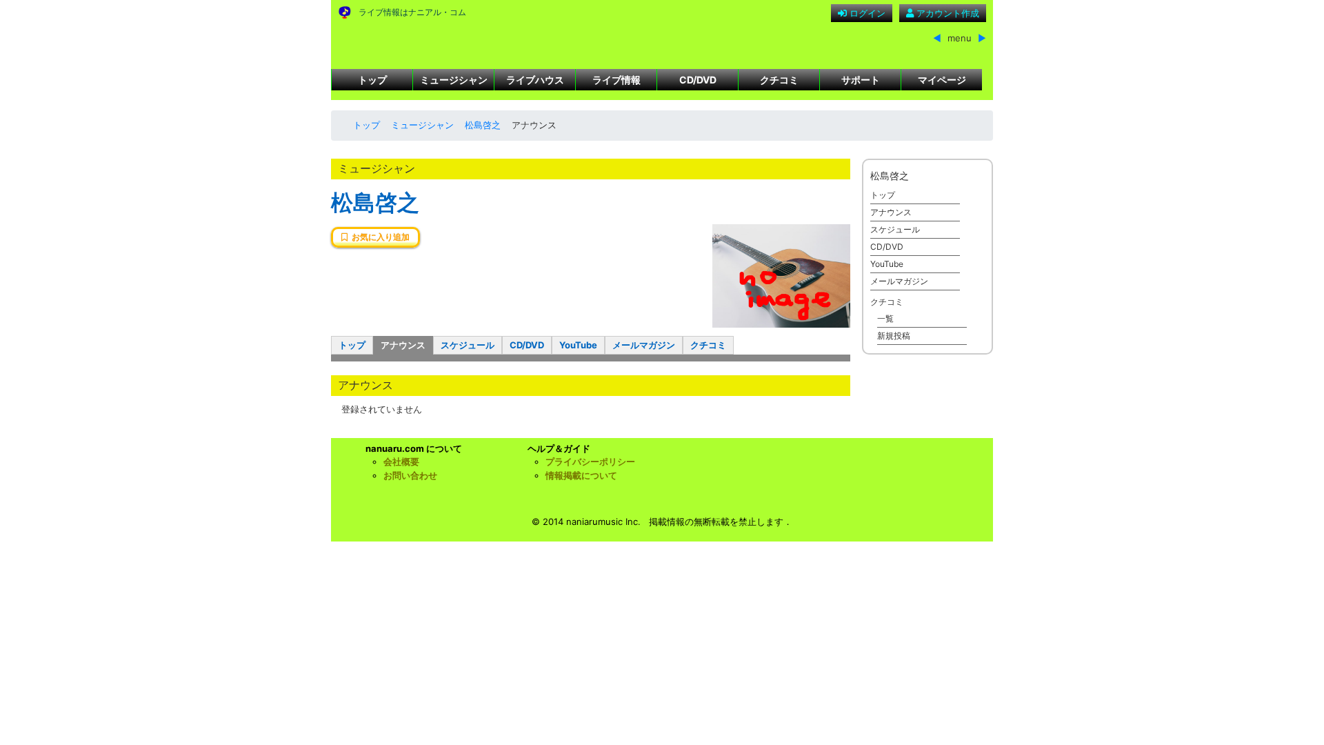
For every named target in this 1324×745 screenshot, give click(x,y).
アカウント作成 (946, 13)
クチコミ (779, 80)
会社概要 (401, 461)
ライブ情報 (616, 80)
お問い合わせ (410, 475)
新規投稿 (893, 335)
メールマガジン (643, 344)
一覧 (885, 318)
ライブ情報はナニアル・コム (412, 12)
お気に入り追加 (379, 237)
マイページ (942, 80)
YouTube (578, 344)
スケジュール (467, 344)
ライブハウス (535, 80)
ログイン (866, 13)
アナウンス (403, 344)
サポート (860, 80)
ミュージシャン (454, 80)
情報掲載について (581, 475)
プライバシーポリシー (590, 461)
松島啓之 (483, 124)
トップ (372, 80)
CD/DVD (697, 80)
